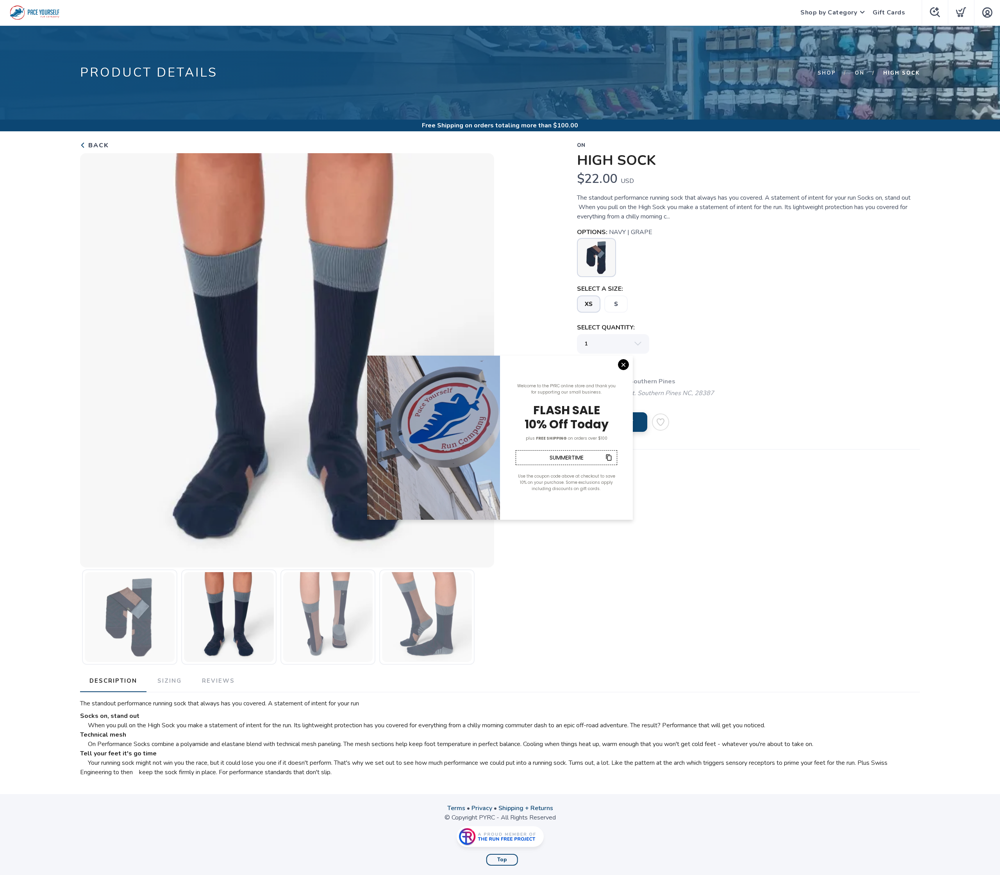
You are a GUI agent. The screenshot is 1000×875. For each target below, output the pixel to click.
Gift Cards (889, 12)
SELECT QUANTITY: (606, 327)
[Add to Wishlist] (660, 422)
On (859, 73)
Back (97, 145)
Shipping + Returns (525, 808)
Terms (456, 808)
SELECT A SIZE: (600, 289)
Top (502, 859)
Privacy (481, 808)
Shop (827, 73)
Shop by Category (828, 12)
